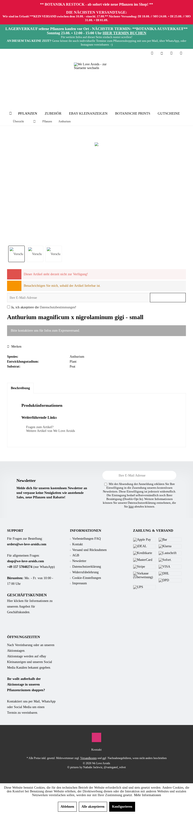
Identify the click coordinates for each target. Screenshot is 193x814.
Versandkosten (88, 758)
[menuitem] (181, 53)
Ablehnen (67, 806)
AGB (75, 555)
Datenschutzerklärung (86, 566)
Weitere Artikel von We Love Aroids (50, 431)
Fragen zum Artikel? (39, 427)
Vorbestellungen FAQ (86, 538)
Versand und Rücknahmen (89, 550)
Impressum (79, 583)
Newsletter (79, 561)
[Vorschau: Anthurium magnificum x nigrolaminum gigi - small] (16, 254)
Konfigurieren (122, 806)
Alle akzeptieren (93, 806)
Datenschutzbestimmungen (57, 307)
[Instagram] (96, 737)
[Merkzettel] (171, 53)
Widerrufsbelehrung (85, 572)
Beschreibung (20, 388)
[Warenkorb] (181, 53)
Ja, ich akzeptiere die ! (43, 307)
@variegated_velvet (115, 767)
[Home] (10, 113)
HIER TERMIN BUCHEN (124, 33)
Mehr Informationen (147, 795)
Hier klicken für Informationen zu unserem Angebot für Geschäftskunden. (29, 606)
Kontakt (77, 544)
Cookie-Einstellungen (86, 578)
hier (131, 506)
